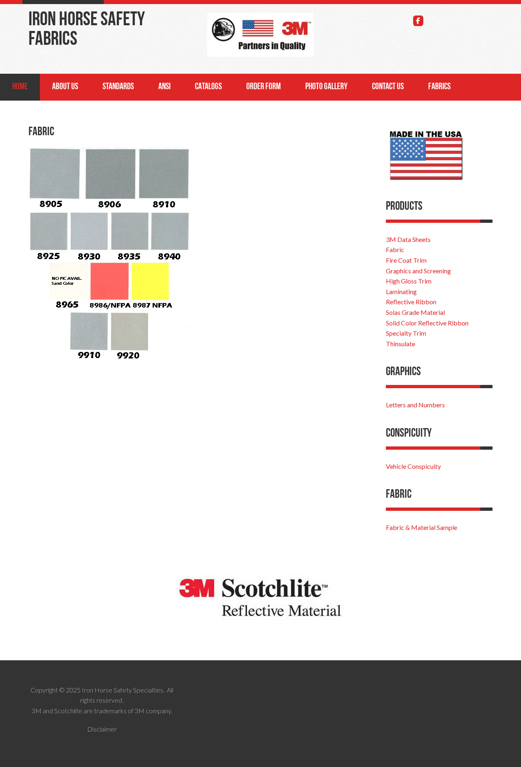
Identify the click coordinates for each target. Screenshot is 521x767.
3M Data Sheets (408, 239)
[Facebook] (418, 20)
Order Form (263, 87)
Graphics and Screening (418, 271)
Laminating (401, 291)
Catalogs (208, 87)
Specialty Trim (406, 333)
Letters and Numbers (415, 405)
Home (20, 87)
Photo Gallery (326, 87)
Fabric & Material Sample (421, 527)
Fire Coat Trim (406, 260)
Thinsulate (400, 343)
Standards (118, 87)
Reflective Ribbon (411, 301)
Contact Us (388, 87)
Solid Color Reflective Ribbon (427, 323)
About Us (65, 87)
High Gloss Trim (408, 281)
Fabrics (439, 87)
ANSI (164, 87)
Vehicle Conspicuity (413, 466)
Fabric (395, 249)
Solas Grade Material (415, 312)
